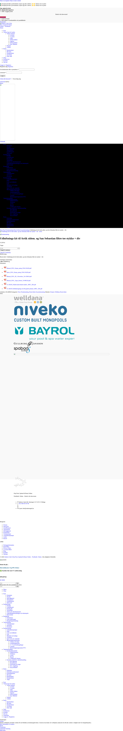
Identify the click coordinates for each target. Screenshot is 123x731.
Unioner (12, 195)
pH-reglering (13, 209)
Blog (4, 551)
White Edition (13, 39)
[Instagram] (21, 516)
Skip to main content (15, 0)
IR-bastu (9, 51)
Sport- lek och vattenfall (13, 188)
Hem (1, 230)
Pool (4, 230)
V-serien (12, 36)
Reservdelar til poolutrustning (22, 230)
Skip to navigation (5, 0)
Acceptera (11, 724)
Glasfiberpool (10, 151)
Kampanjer (3, 17)
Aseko (11, 203)
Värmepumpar (10, 173)
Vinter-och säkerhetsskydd (14, 162)
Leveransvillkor (7, 549)
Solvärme (9, 175)
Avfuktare (9, 186)
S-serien (12, 35)
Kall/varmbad (13, 42)
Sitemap (5, 554)
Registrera (10, 66)
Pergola (9, 45)
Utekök (9, 47)
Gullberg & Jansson (15, 206)
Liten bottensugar (11, 169)
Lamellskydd (10, 157)
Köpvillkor (6, 546)
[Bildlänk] (20, 489)
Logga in (3, 75)
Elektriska (9, 218)
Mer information (4, 724)
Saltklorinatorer (14, 200)
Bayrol (12, 205)
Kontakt (5, 552)
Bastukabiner (10, 50)
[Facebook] (16, 516)
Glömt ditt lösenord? (5, 79)
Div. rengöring (14, 214)
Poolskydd (9, 159)
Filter (8, 180)
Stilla (11, 38)
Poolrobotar (10, 167)
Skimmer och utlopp (12, 185)
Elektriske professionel (13, 219)
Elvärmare (9, 176)
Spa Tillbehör (13, 44)
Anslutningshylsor (15, 192)
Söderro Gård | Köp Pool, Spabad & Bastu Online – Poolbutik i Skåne (23, 557)
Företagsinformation (8, 545)
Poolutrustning (10, 230)
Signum (12, 41)
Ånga (8, 227)
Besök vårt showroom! (61, 14)
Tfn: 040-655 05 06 (24, 503)
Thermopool (10, 150)
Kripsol (52, 292)
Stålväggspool (10, 148)
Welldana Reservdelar (60, 292)
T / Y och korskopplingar (16, 193)
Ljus (8, 183)
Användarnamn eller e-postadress (9, 69)
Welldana (12, 202)
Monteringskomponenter (13, 189)
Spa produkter (13, 215)
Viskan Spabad (11, 33)
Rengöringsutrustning (12, 170)
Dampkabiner (10, 53)
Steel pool (9, 153)
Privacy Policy (7, 548)
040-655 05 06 (7, 8)
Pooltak (9, 156)
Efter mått (9, 56)
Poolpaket (9, 145)
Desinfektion (13, 211)
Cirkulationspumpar (12, 179)
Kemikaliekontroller (12, 199)
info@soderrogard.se (8, 10)
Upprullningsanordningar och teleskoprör (17, 163)
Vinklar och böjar (14, 190)
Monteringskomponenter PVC (18, 196)
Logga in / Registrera (8, 717)
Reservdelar (10, 165)
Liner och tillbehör (11, 182)
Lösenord (3, 72)
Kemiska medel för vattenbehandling (16, 208)
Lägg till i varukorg (5, 250)
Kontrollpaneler (11, 221)
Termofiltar (10, 160)
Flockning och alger (15, 212)
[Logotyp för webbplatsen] (6, 28)
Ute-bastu (9, 54)
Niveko (9, 147)
